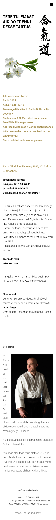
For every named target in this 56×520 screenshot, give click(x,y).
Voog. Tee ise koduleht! (28, 512)
